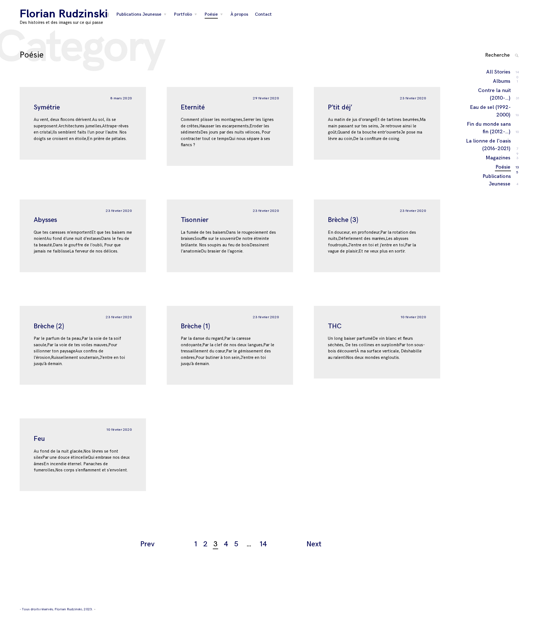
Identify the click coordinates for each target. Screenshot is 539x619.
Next (314, 544)
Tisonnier (194, 220)
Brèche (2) (49, 326)
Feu (39, 439)
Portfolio (183, 14)
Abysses (45, 220)
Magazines (498, 158)
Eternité (193, 107)
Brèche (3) (343, 220)
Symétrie (47, 107)
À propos (239, 14)
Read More (14, 123)
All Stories (498, 72)
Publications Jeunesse (139, 14)
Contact (263, 14)
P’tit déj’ (340, 107)
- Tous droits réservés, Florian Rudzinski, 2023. (57, 609)
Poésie (211, 14)
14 (263, 544)
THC (335, 326)
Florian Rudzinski (64, 14)
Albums (502, 81)
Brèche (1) (195, 326)
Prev (147, 544)
